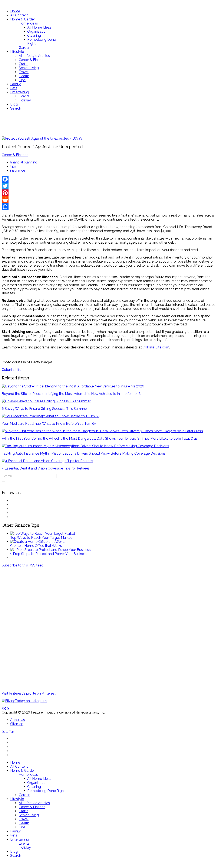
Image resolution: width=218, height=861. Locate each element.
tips (13, 166)
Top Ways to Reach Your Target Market (41, 538)
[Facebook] (109, 179)
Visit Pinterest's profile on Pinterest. (29, 693)
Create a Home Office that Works (36, 546)
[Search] (3, 481)
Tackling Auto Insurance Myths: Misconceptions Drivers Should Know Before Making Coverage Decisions (84, 453)
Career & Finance (15, 155)
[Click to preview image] (42, 138)
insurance (17, 170)
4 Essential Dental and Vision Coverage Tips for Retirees (46, 468)
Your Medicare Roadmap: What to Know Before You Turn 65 (49, 424)
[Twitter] (109, 186)
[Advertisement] (109, 123)
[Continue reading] (42, 534)
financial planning (23, 162)
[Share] (109, 206)
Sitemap (16, 724)
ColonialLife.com (156, 347)
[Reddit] (109, 199)
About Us (17, 720)
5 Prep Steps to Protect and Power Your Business (48, 554)
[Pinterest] (109, 192)
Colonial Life (11, 370)
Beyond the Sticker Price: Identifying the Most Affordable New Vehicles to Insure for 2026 (71, 394)
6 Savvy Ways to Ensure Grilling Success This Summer (44, 409)
